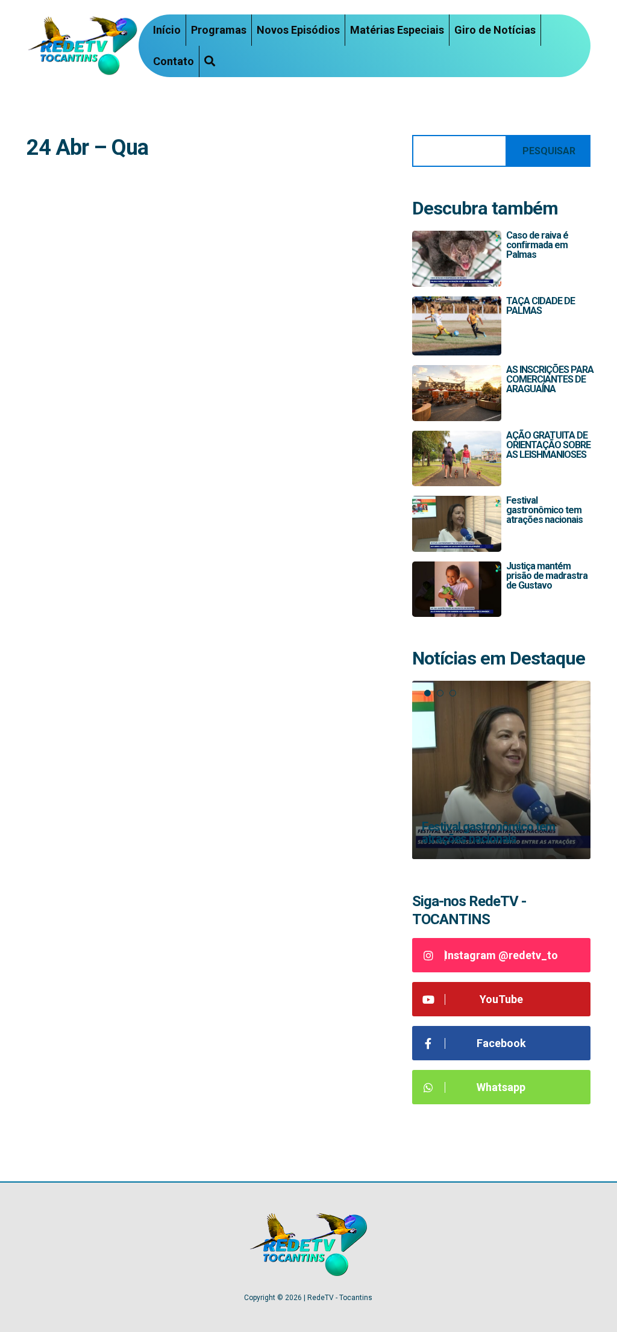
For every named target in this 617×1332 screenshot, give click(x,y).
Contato (173, 61)
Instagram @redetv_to (501, 955)
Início (167, 29)
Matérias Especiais (397, 29)
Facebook (501, 1043)
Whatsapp (501, 1087)
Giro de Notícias (495, 29)
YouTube (501, 999)
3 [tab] (452, 693)
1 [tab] (427, 693)
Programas (218, 29)
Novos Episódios (298, 29)
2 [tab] (440, 693)
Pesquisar (548, 151)
